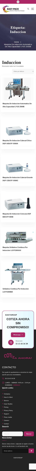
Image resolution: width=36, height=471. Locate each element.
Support (6, 414)
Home (16, 42)
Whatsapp (17, 335)
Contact (6, 424)
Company (7, 394)
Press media (8, 417)
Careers (6, 420)
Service (6, 400)
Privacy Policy (8, 410)
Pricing (6, 407)
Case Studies (8, 404)
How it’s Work (8, 397)
